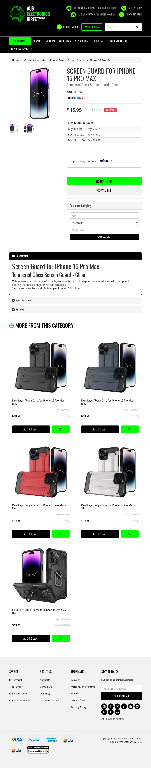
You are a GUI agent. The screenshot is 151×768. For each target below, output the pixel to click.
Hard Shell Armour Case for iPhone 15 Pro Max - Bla (40, 612)
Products (19, 41)
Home (52, 41)
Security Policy (79, 707)
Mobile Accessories (35, 60)
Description (22, 256)
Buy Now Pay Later (19, 700)
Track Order (15, 686)
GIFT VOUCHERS (118, 41)
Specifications (23, 300)
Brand (36, 41)
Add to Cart (31, 429)
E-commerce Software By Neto (126, 741)
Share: (71, 97)
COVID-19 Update (49, 700)
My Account (15, 680)
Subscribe (120, 696)
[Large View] (14, 128)
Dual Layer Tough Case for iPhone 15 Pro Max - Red (39, 507)
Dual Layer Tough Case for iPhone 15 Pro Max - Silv (108, 507)
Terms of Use (78, 700)
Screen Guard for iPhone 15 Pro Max (90, 60)
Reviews (19, 309)
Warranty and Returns (83, 686)
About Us (45, 680)
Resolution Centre (19, 693)
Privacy (75, 693)
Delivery (75, 680)
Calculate (105, 237)
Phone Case (57, 60)
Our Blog (45, 693)
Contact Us (46, 686)
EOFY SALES (100, 41)
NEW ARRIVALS (82, 41)
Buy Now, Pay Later (21, 49)
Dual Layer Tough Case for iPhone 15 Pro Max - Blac (39, 402)
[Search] (137, 27)
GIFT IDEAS (65, 41)
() (92, 27)
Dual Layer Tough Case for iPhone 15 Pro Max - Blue (108, 402)
